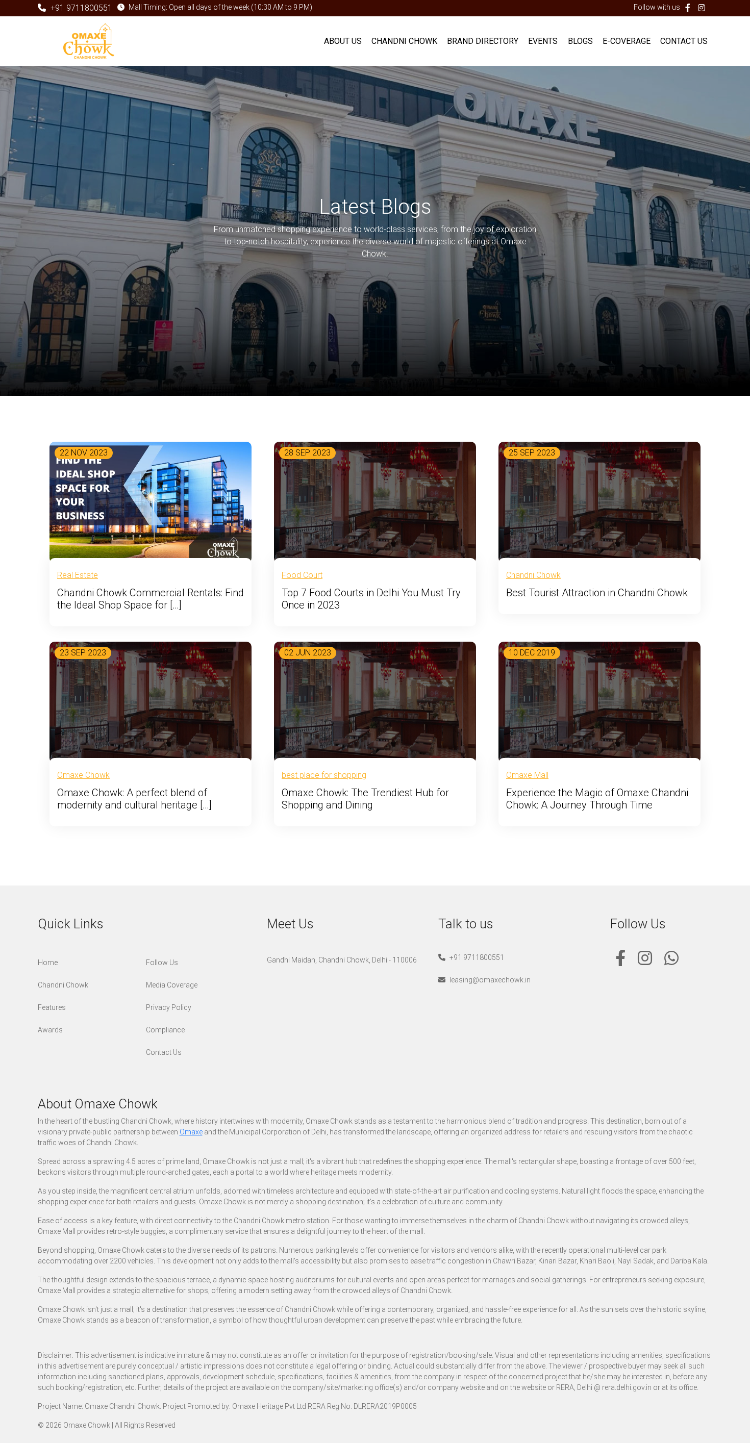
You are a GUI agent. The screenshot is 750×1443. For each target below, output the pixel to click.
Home (48, 962)
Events (543, 41)
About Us (343, 41)
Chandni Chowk (404, 41)
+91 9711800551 (80, 8)
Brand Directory (482, 41)
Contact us (684, 41)
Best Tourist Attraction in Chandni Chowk (597, 593)
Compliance (165, 1030)
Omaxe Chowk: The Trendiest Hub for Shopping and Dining (365, 799)
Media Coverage (171, 985)
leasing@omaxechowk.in (489, 980)
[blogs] (150, 502)
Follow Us (162, 962)
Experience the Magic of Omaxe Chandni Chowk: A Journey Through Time (597, 799)
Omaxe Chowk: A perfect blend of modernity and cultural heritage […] (134, 799)
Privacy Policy (168, 1007)
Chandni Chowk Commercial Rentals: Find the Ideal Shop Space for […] (150, 599)
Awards (50, 1030)
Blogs (580, 41)
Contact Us (164, 1052)
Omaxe (191, 1132)
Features (52, 1007)
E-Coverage (627, 41)
